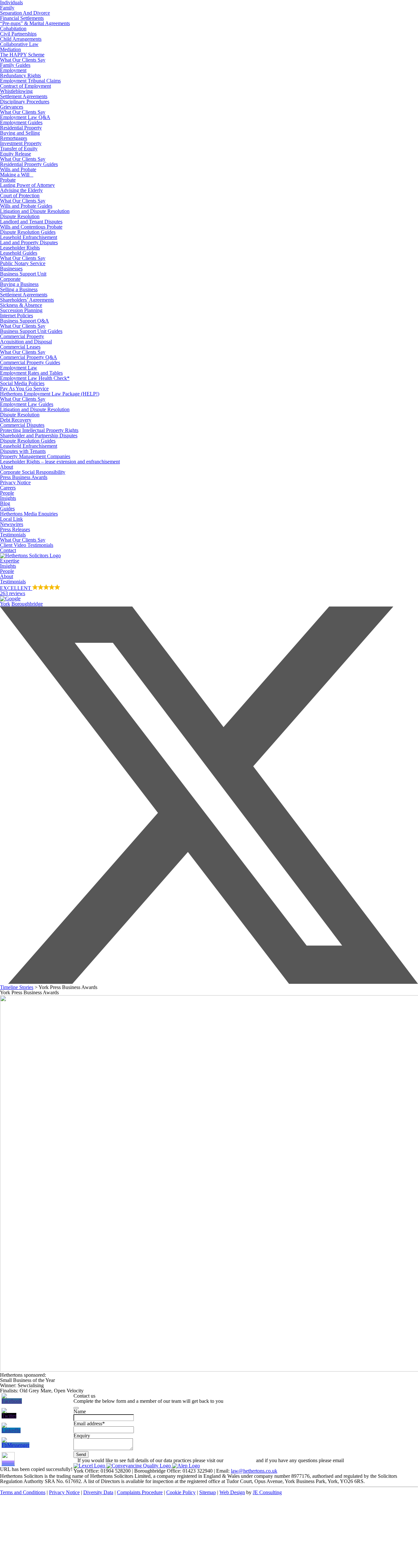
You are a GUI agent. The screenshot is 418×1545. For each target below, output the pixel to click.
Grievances (11, 107)
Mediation (10, 49)
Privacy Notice (15, 482)
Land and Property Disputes (29, 242)
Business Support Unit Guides (31, 331)
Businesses (11, 268)
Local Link (11, 519)
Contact (8, 550)
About (6, 467)
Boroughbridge (27, 604)
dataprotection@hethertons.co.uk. (379, 1460)
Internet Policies (16, 315)
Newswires (11, 524)
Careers (8, 487)
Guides (7, 508)
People (7, 493)
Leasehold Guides (18, 253)
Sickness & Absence (21, 305)
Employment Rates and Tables (31, 373)
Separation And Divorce (25, 13)
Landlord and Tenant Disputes (31, 221)
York (5, 604)
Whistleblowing (16, 91)
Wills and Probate (18, 169)
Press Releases (15, 529)
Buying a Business (19, 284)
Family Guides (15, 65)
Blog (5, 503)
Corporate (10, 279)
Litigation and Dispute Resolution (35, 211)
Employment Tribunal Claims (30, 80)
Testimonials (13, 534)
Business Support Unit (23, 274)
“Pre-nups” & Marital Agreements (35, 23)
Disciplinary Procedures (24, 101)
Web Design (232, 1492)
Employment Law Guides (26, 404)
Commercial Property (22, 336)
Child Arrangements (20, 39)
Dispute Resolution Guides (28, 232)
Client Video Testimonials (26, 545)
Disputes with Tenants (23, 451)
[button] (209, 592)
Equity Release (15, 154)
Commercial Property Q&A (28, 357)
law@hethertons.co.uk (254, 1471)
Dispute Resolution (20, 216)
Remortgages (13, 138)
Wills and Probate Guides (26, 206)
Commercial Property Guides (30, 362)
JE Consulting (267, 1492)
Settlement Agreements (23, 96)
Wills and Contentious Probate (31, 227)
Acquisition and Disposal (26, 341)
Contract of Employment (25, 86)
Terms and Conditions (22, 1492)
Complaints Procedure (140, 1492)
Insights (8, 498)
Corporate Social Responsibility (32, 472)
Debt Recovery (15, 420)
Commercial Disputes (22, 425)
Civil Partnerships (18, 34)
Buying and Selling (20, 133)
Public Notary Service (22, 263)
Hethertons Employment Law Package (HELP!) (49, 394)
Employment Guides (21, 122)
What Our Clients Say (22, 60)
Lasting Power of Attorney (27, 185)
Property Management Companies (35, 456)
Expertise (9, 560)
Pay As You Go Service (24, 388)
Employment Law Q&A (25, 117)
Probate (8, 180)
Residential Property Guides (29, 164)
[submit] (76, 1408)
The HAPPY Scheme (22, 54)
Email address (89, 1423)
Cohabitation (13, 28)
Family (7, 7)
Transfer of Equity (19, 148)
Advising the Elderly (21, 190)
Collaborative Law (19, 44)
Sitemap (207, 1492)
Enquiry (81, 1435)
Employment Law (18, 367)
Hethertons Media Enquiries (29, 514)
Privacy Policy (240, 1460)
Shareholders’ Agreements (27, 300)
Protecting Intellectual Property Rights (39, 430)
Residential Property (21, 127)
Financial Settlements (22, 18)
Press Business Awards (23, 477)
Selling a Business (19, 289)
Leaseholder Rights (20, 247)
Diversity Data (98, 1492)
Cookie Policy (181, 1492)
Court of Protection (20, 195)
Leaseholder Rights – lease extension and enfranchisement (60, 461)
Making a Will (16, 174)
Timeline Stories (16, 987)
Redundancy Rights (20, 75)
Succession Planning (21, 310)
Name (79, 1411)
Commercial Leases (20, 347)
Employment (13, 70)
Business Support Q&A (24, 320)
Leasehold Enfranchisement (28, 237)
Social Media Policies (22, 383)
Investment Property (20, 143)
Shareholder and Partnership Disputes (38, 435)
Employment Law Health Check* (35, 378)
